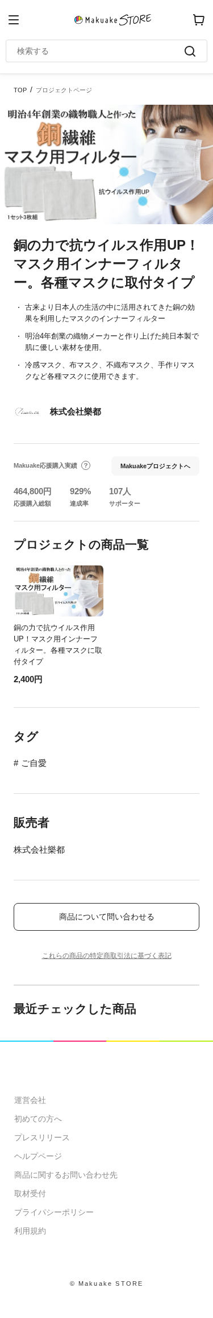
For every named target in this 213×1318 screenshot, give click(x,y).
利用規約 (30, 1230)
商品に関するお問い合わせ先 (66, 1174)
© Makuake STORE (107, 1283)
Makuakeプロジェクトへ (155, 466)
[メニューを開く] (14, 19)
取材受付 (30, 1193)
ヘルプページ (38, 1156)
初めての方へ (38, 1118)
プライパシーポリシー (54, 1212)
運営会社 (30, 1100)
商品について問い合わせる (106, 916)
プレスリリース (42, 1137)
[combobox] (101, 51)
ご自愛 (34, 763)
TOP (20, 90)
